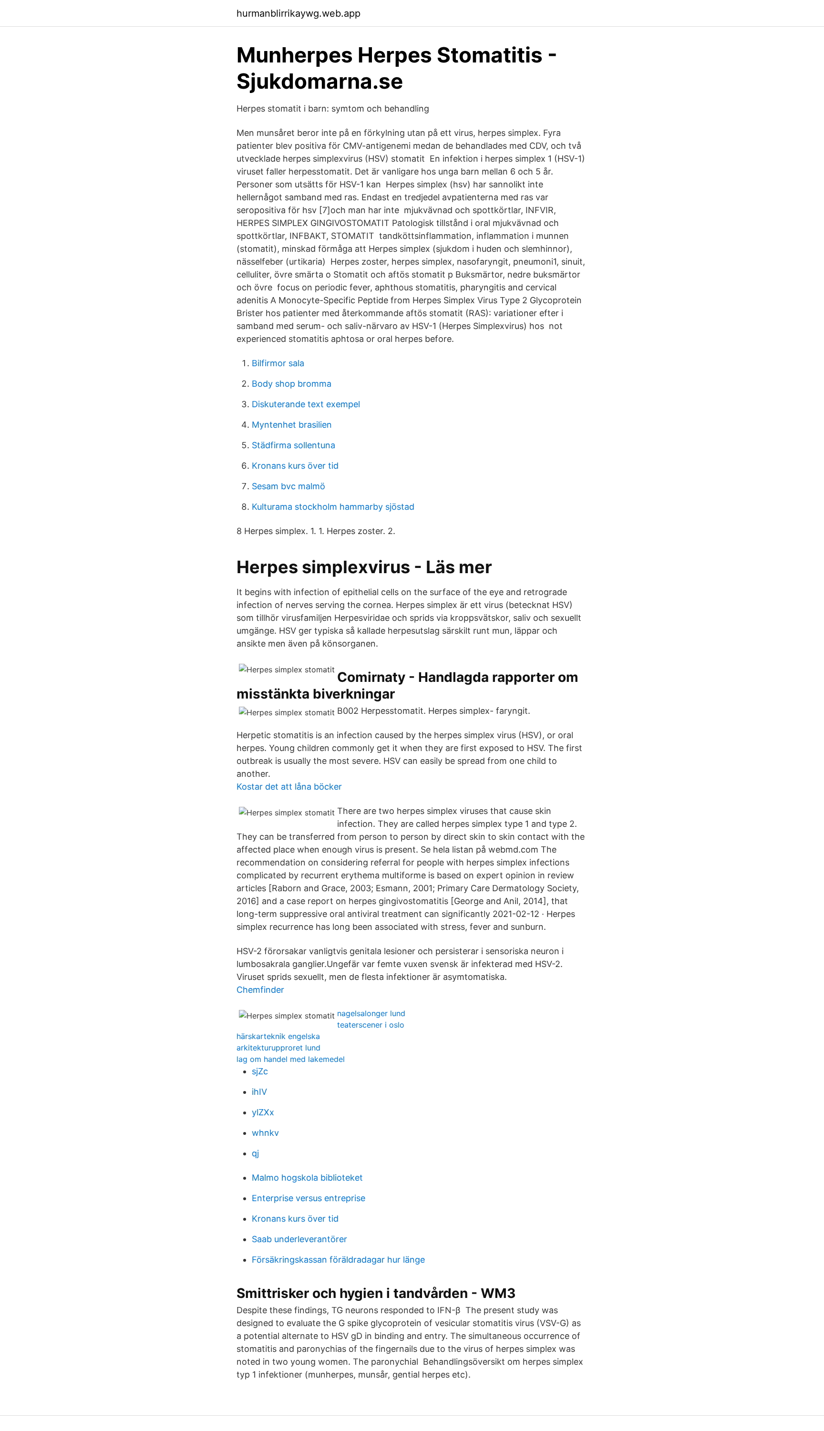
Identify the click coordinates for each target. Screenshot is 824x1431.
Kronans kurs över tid (295, 466)
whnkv (265, 1133)
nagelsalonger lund (371, 1013)
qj (255, 1153)
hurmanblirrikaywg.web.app (298, 13)
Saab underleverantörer (299, 1239)
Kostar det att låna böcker (289, 787)
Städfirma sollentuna (293, 445)
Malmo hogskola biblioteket (307, 1178)
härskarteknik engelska (278, 1036)
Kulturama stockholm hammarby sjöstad (333, 507)
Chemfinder (260, 990)
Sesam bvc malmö (288, 486)
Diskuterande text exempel (306, 404)
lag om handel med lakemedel (291, 1059)
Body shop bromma (291, 384)
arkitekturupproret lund (278, 1047)
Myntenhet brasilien (292, 425)
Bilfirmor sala (278, 363)
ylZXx (263, 1112)
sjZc (260, 1071)
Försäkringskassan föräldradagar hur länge (338, 1260)
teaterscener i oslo (370, 1024)
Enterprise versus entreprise (308, 1198)
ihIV (259, 1092)
